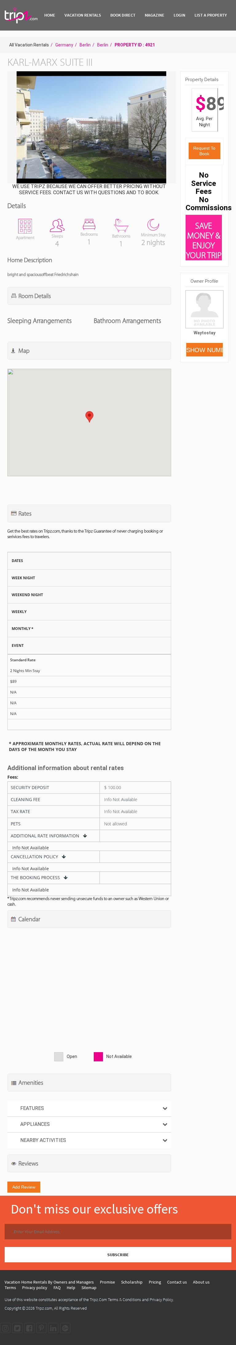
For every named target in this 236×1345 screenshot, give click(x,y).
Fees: (12, 777)
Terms (10, 1287)
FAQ (57, 1287)
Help (71, 1287)
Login (179, 15)
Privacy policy (34, 1287)
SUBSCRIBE (118, 1254)
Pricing (155, 1282)
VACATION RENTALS (83, 15)
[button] (91, 128)
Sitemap (88, 1287)
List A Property (211, 15)
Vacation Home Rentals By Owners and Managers (49, 1282)
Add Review (23, 1187)
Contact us (177, 1282)
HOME (49, 15)
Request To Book (204, 151)
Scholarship (132, 1282)
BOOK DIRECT (123, 15)
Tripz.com (44, 1308)
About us (201, 1282)
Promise (107, 1282)
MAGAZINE (154, 15)
